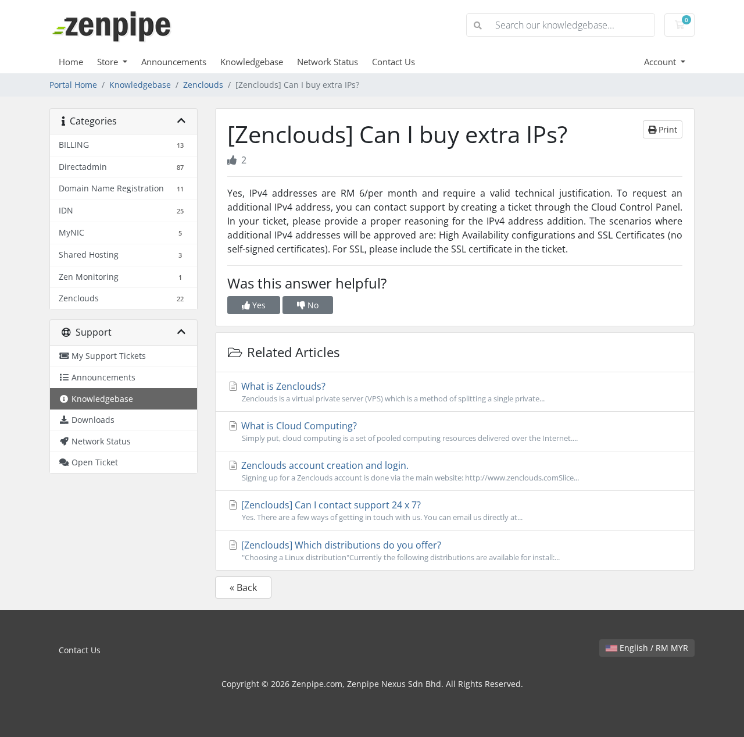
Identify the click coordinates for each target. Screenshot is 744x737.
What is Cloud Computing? (408, 431)
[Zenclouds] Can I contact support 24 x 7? (381, 510)
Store (108, 61)
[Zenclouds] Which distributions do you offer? (399, 550)
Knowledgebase (251, 61)
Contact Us (393, 61)
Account (661, 61)
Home (71, 61)
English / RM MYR (652, 647)
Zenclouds (203, 84)
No (312, 305)
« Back (243, 587)
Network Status (327, 61)
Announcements (173, 61)
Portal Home (73, 84)
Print (666, 129)
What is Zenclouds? (392, 392)
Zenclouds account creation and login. (409, 471)
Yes (258, 305)
